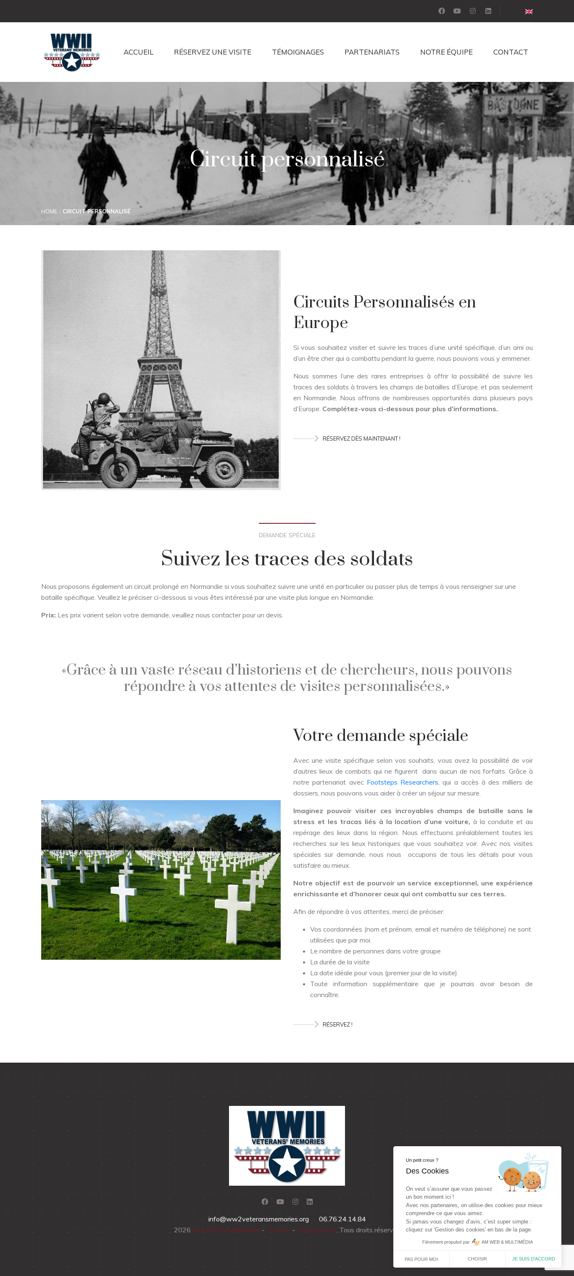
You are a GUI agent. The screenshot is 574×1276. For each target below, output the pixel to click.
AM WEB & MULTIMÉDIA (507, 1241)
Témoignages (298, 51)
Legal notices (317, 1230)
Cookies (278, 1230)
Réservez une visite (212, 51)
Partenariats (372, 51)
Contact (510, 51)
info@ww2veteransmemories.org (258, 1219)
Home (49, 211)
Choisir (477, 1258)
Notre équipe (446, 51)
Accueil (138, 51)
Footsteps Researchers (402, 782)
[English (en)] (529, 11)
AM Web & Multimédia (226, 1230)
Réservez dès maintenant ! (361, 438)
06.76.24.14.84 (342, 1219)
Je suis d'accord (533, 1258)
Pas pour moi (421, 1259)
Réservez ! (338, 1024)
